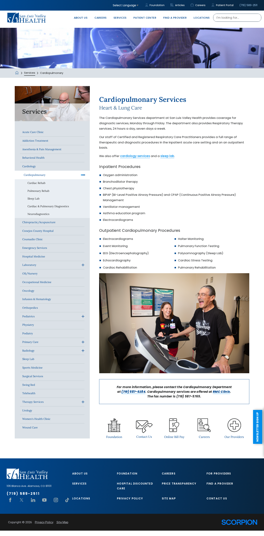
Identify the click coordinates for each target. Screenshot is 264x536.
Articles (179, 5)
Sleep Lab (33, 198)
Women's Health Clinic (36, 419)
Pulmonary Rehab (38, 191)
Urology (27, 410)
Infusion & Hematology (36, 299)
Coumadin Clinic (32, 239)
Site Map (169, 498)
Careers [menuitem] (100, 18)
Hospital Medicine (33, 256)
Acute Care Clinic (33, 132)
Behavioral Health (33, 157)
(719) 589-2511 (248, 5)
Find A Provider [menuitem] (175, 18)
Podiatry (27, 333)
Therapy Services (33, 402)
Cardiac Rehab (36, 183)
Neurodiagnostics (38, 214)
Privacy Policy (130, 498)
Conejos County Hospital (38, 231)
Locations (81, 498)
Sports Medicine (32, 367)
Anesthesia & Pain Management (41, 149)
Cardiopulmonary (34, 175)
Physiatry (28, 324)
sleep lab (167, 156)
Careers (199, 5)
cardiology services (135, 156)
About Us (80, 473)
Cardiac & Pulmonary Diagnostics (48, 206)
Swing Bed (28, 384)
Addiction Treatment (35, 140)
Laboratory (29, 265)
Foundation (157, 5)
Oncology (28, 290)
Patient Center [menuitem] (144, 18)
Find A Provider (220, 483)
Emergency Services (34, 248)
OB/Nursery (30, 273)
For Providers (219, 473)
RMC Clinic (221, 392)
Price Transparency (179, 483)
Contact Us (217, 498)
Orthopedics (30, 307)
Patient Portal (224, 5)
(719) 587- (129, 392)
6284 (141, 392)
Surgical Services (32, 376)
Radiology (28, 350)
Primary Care (30, 342)
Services (29, 73)
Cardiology (29, 166)
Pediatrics (28, 316)
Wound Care (30, 427)
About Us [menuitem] (81, 18)
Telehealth (28, 393)
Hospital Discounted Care (135, 486)
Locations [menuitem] (202, 18)
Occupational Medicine (36, 282)
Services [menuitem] (120, 18)
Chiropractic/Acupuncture (38, 222)
